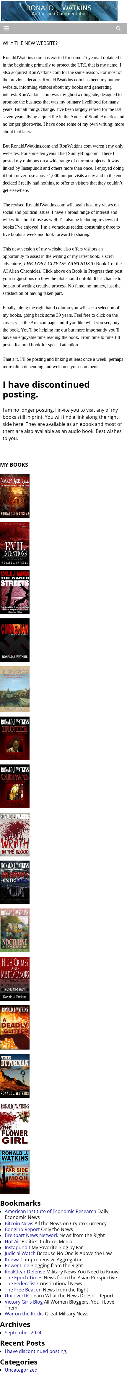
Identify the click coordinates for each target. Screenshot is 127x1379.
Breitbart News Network (31, 1235)
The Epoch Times (24, 1277)
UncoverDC (17, 1295)
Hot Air (12, 1241)
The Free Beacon (23, 1289)
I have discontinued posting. (46, 389)
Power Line (17, 1265)
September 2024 (23, 1332)
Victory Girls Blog (24, 1302)
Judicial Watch (20, 1253)
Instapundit (17, 1247)
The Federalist (20, 1283)
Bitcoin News (19, 1223)
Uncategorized (21, 1370)
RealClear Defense (25, 1271)
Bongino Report (22, 1229)
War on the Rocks (24, 1313)
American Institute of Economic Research (50, 1211)
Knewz (12, 1259)
